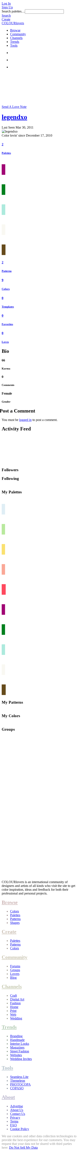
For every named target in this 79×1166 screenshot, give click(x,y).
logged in (25, 420)
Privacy (15, 1117)
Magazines (17, 1047)
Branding (16, 1036)
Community (18, 34)
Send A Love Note (14, 107)
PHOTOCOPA (20, 1084)
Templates (8, 306)
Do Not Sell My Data (23, 1147)
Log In (6, 3)
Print (13, 1011)
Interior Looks (19, 1043)
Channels (16, 38)
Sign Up (7, 7)
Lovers (14, 974)
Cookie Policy (19, 1129)
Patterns (7, 271)
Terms (14, 1121)
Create (6, 19)
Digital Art (17, 999)
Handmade (17, 1040)
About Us (16, 1110)
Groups (15, 970)
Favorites (7, 324)
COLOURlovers (13, 23)
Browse (15, 30)
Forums (15, 966)
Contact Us (17, 1114)
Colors (6, 288)
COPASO (17, 1088)
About (8, 1097)
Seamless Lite (19, 1077)
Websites (16, 1055)
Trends (14, 41)
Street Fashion (19, 1051)
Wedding (16, 1018)
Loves (5, 341)
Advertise (16, 1106)
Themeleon (17, 1080)
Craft (13, 995)
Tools (13, 45)
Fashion (15, 1003)
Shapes (15, 922)
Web (13, 1014)
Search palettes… (13, 11)
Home (14, 1007)
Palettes (6, 153)
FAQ (13, 1125)
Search (6, 15)
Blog (13, 977)
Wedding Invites (21, 1059)
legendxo (14, 117)
